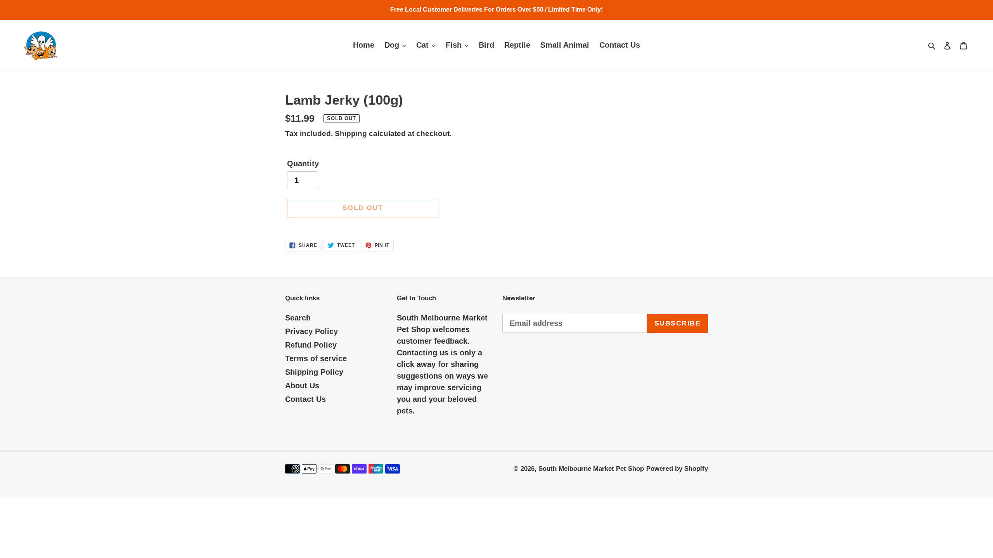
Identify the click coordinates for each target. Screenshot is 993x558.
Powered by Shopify (677, 468)
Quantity (303, 163)
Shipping (351, 133)
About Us (302, 385)
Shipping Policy (314, 372)
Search (298, 317)
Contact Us (305, 399)
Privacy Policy (311, 331)
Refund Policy (311, 345)
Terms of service (316, 358)
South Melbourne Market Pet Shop (591, 468)
